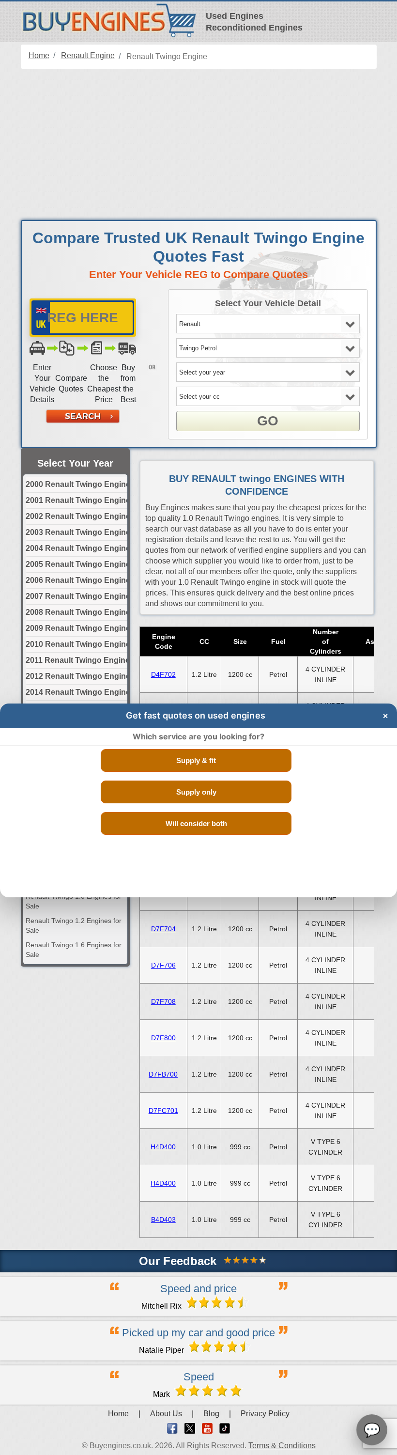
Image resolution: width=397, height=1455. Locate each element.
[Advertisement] (199, 144)
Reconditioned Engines (254, 27)
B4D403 (163, 1219)
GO (267, 420)
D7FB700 (163, 1074)
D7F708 (163, 1001)
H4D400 (163, 1147)
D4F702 (163, 674)
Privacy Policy (265, 1413)
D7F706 (163, 965)
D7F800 (163, 1038)
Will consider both (196, 823)
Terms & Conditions (282, 1445)
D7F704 (163, 929)
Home (118, 1413)
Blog (211, 1413)
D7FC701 (163, 1110)
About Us (166, 1413)
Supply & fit (196, 760)
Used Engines (234, 16)
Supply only (196, 792)
